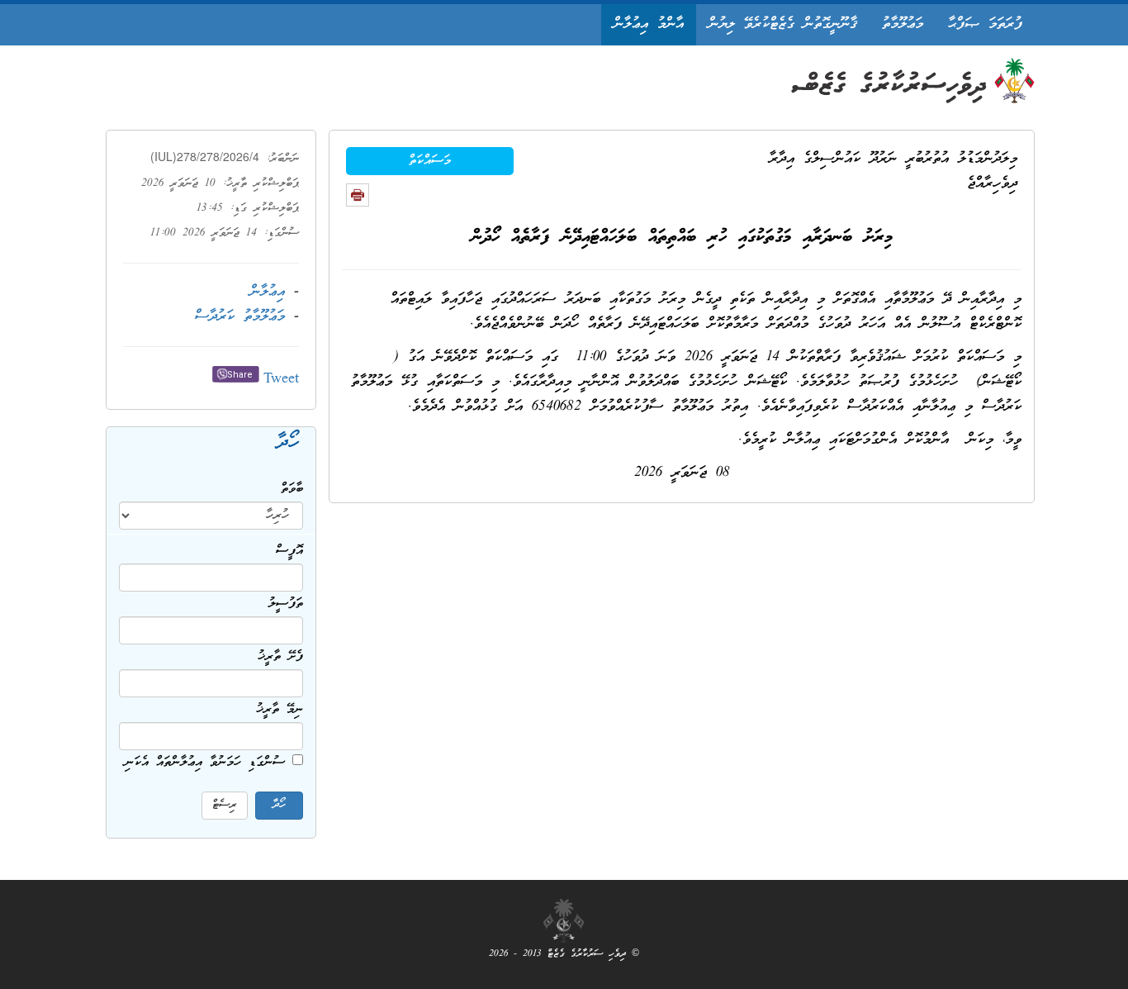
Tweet (281, 379)
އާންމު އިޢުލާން (649, 24)
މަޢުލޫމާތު (902, 24)
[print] (357, 195)
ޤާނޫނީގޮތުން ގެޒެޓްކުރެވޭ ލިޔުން (783, 24)
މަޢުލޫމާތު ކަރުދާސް (240, 317)
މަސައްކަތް (430, 161)
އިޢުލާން (267, 292)
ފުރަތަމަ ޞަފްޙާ (985, 24)
